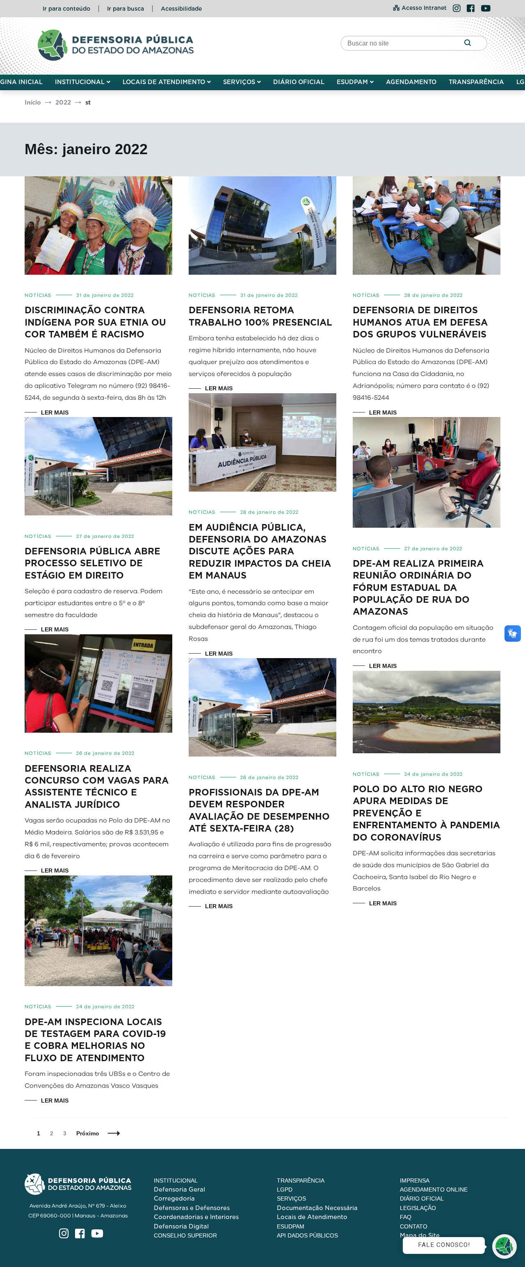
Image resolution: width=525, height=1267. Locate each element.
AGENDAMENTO (411, 82)
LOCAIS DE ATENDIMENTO (164, 82)
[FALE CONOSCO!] (504, 1246)
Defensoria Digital (181, 1226)
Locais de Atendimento (312, 1217)
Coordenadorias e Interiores (196, 1217)
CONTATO (413, 1226)
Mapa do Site (420, 1235)
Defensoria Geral (179, 1189)
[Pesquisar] (467, 43)
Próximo (87, 1133)
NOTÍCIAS (38, 295)
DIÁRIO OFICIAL (298, 82)
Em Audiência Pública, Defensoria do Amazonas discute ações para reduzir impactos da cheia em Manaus (260, 551)
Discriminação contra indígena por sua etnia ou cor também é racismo (95, 322)
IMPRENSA (414, 1180)
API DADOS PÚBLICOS (307, 1235)
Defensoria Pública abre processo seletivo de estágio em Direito (92, 563)
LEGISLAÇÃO (418, 1208)
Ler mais (54, 412)
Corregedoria (174, 1198)
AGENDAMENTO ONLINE (434, 1189)
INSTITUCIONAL (80, 82)
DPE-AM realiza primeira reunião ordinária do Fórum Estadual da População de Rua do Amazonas (418, 587)
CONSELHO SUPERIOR (185, 1235)
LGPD (284, 1189)
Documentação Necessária (317, 1208)
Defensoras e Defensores (192, 1208)
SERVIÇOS (239, 82)
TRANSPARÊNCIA (476, 82)
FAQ (405, 1217)
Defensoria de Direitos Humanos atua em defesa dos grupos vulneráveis (420, 322)
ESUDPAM (352, 82)
